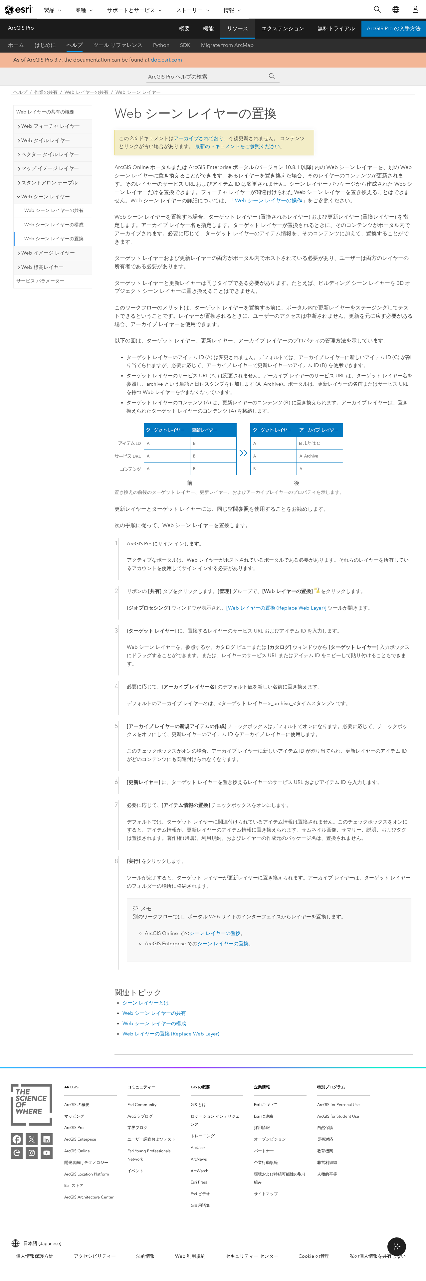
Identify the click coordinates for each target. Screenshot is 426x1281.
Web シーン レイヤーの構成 (54, 225)
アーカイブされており (199, 138)
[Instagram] (32, 1153)
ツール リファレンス (117, 45)
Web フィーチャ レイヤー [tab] (50, 126)
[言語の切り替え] (395, 9)
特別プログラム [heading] (331, 1086)
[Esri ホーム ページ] (19, 9)
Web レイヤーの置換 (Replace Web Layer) (170, 1034)
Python (161, 45)
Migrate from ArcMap (227, 45)
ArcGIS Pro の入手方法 (394, 28)
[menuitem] (90, 1105)
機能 (208, 28)
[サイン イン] (415, 9)
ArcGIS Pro (21, 28)
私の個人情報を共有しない (378, 1256)
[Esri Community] (17, 1153)
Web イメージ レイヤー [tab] (48, 253)
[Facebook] (17, 1139)
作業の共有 (46, 92)
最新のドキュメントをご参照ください (237, 146)
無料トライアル (336, 28)
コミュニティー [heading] (141, 1086)
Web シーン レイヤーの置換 (54, 239)
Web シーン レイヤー (138, 92)
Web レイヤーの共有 (86, 92)
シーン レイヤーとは (145, 1003)
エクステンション (283, 28)
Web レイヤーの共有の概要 (45, 112)
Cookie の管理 (314, 1256)
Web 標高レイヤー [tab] (42, 267)
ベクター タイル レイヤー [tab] (50, 154)
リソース (237, 28)
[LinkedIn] (47, 1139)
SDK (185, 45)
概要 (184, 28)
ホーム (16, 45)
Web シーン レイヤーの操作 (268, 200)
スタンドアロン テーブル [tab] (49, 183)
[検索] (377, 9)
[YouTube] (47, 1153)
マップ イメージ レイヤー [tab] (50, 168)
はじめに (45, 45)
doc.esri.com (166, 60)
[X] (32, 1139)
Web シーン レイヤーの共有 (54, 210)
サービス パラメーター (40, 281)
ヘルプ (75, 45)
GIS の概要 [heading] (200, 1086)
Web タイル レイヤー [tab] (45, 140)
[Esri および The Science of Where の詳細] (31, 1106)
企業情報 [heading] (262, 1086)
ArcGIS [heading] (71, 1086)
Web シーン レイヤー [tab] (45, 197)
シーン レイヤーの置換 (215, 933)
